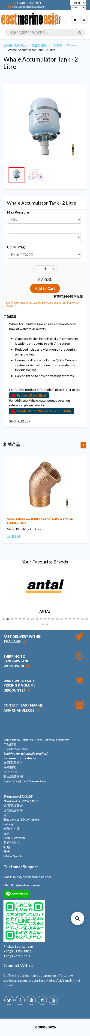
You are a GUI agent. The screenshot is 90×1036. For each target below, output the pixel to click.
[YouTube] (53, 1000)
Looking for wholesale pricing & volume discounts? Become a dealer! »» (42, 304)
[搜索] (79, 32)
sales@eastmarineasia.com (29, 6)
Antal (45, 611)
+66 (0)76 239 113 (16, 956)
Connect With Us (19, 965)
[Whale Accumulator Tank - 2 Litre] (45, 126)
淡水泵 (57, 45)
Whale (71, 45)
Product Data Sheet (31, 395)
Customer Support (20, 866)
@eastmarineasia (28, 885)
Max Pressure (18, 212)
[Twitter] (9, 1000)
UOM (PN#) (16, 247)
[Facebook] (20, 1000)
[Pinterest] (31, 1000)
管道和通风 (39, 45)
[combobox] (45, 32)
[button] (77, 918)
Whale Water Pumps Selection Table (44, 411)
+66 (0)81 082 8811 (29, 3)
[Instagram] (42, 1000)
